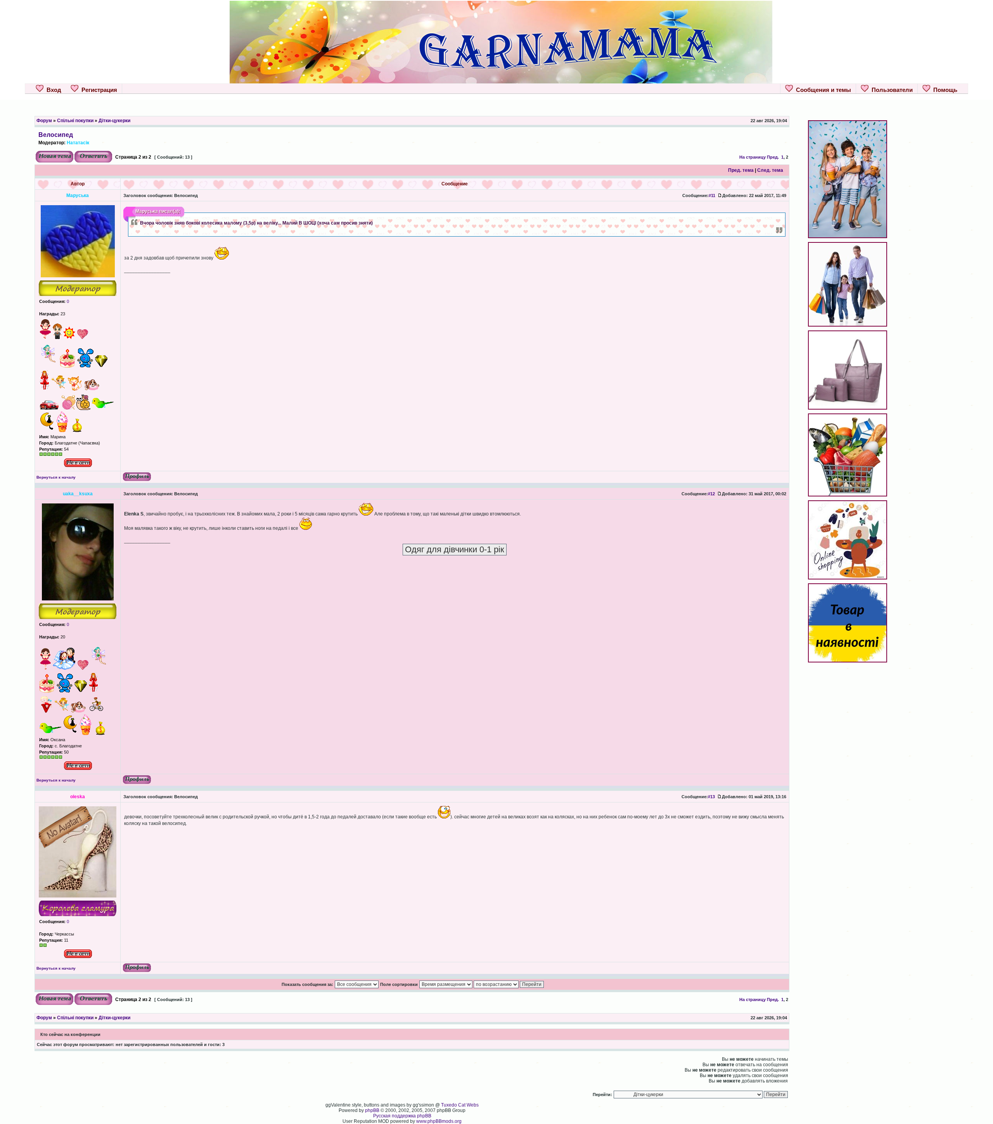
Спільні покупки (75, 120)
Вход (52, 89)
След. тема (770, 170)
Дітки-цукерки (114, 120)
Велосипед (55, 134)
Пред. (773, 157)
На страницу (752, 157)
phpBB (372, 1110)
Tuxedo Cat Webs (460, 1105)
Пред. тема (741, 170)
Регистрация (97, 89)
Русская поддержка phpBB (402, 1116)
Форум (44, 120)
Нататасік (78, 142)
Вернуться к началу (56, 477)
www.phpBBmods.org (439, 1121)
